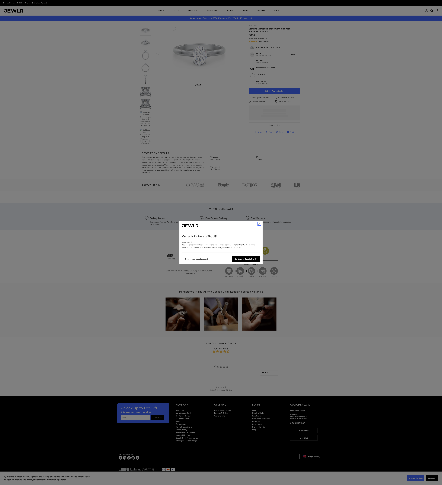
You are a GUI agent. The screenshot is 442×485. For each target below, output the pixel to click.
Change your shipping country (197, 259)
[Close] (259, 223)
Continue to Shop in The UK (246, 259)
